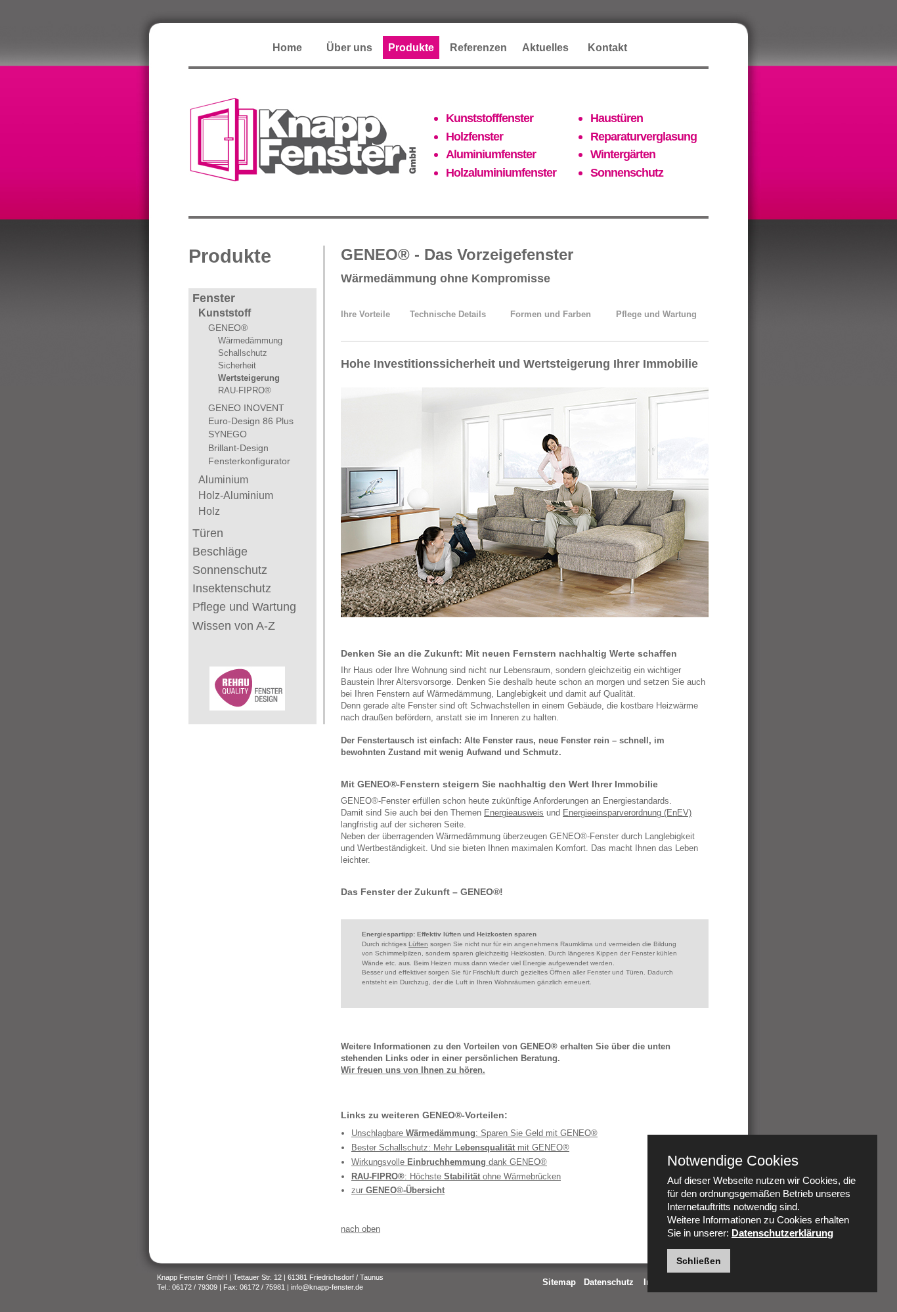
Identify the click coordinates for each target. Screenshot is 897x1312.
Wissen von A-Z (233, 625)
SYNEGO (227, 434)
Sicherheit (237, 365)
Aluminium (223, 479)
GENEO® (228, 327)
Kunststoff (224, 312)
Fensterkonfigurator (249, 461)
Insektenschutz (231, 588)
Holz (209, 511)
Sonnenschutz (229, 570)
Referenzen (478, 47)
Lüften (418, 944)
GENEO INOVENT (246, 408)
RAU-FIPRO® (244, 390)
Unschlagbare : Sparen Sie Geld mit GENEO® (474, 1133)
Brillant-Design (238, 448)
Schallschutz (242, 353)
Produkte (411, 47)
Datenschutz (609, 1282)
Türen (207, 533)
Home (287, 47)
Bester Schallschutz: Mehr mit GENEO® (460, 1147)
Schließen (698, 1261)
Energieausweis (514, 813)
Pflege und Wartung (244, 606)
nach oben (360, 1229)
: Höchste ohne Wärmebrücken (456, 1176)
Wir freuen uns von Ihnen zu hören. (413, 1070)
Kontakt (607, 47)
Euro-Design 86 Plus (251, 421)
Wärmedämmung (250, 340)
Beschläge (220, 551)
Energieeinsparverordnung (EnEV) (627, 813)
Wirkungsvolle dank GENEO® (449, 1162)
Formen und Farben (550, 314)
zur (398, 1190)
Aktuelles (545, 47)
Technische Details (448, 314)
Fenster (213, 298)
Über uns (349, 47)
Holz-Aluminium (235, 495)
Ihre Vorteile (365, 314)
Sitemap (559, 1282)
